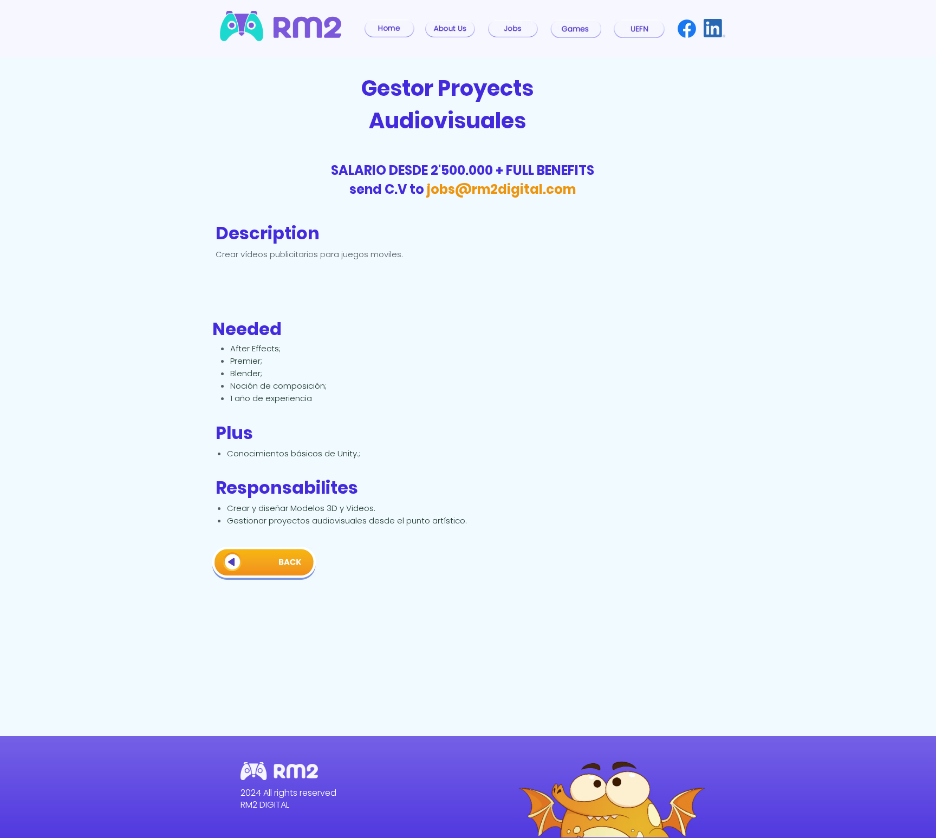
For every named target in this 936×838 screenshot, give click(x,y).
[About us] (450, 29)
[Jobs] (512, 29)
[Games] (575, 29)
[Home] (389, 28)
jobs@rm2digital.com (501, 189)
